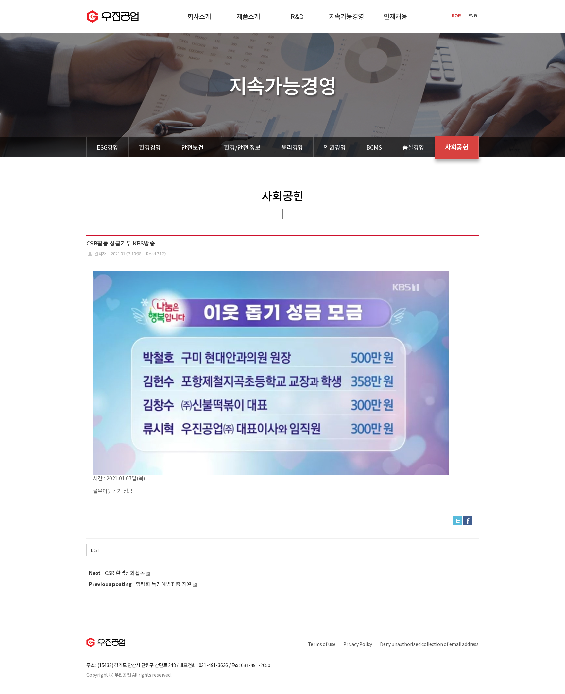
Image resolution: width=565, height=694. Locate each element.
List (95, 550)
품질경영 (413, 147)
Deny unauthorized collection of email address (429, 644)
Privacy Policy (357, 644)
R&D (297, 16)
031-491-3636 (213, 665)
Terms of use (322, 644)
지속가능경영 (346, 16)
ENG (472, 15)
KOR (456, 15)
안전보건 (192, 147)
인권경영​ (335, 147)
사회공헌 (456, 147)
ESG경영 (107, 147)
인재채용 (395, 16)
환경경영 (150, 147)
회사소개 (199, 16)
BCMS (374, 147)
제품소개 (248, 16)
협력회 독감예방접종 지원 (163, 584)
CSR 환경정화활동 (125, 573)
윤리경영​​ (292, 147)
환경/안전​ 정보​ (242, 147)
